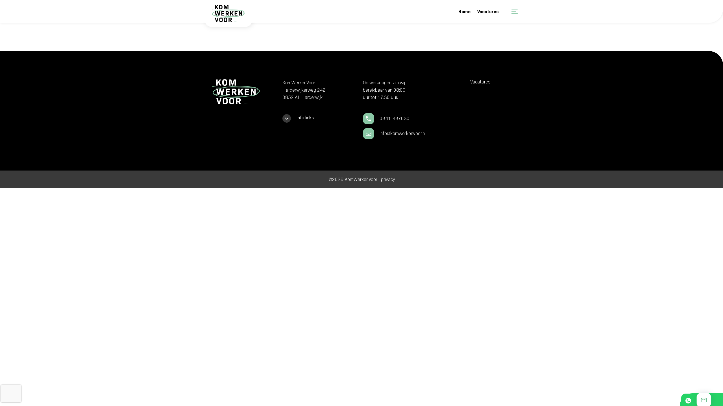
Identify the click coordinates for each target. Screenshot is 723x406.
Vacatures (488, 11)
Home (464, 11)
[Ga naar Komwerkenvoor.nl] (228, 17)
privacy (388, 179)
